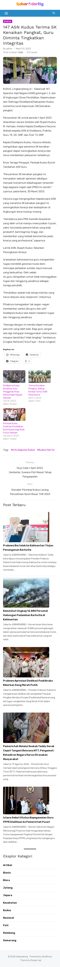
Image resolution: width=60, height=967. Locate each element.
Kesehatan (10, 902)
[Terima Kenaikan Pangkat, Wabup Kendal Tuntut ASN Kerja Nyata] (39, 376)
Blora (6, 880)
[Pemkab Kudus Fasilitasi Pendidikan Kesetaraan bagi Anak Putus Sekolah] (14, 414)
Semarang (9, 940)
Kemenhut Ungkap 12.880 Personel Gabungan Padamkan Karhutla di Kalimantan (25, 615)
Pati (5, 925)
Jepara (7, 895)
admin (9, 48)
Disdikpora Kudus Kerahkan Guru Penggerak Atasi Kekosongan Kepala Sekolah (12, 391)
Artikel (7, 865)
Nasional (8, 917)
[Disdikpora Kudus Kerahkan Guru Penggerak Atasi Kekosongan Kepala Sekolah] (14, 376)
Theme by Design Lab (30, 960)
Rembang (9, 932)
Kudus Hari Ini (47, 449)
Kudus (7, 21)
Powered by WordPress (41, 956)
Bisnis (7, 872)
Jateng (8, 887)
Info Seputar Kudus (23, 449)
